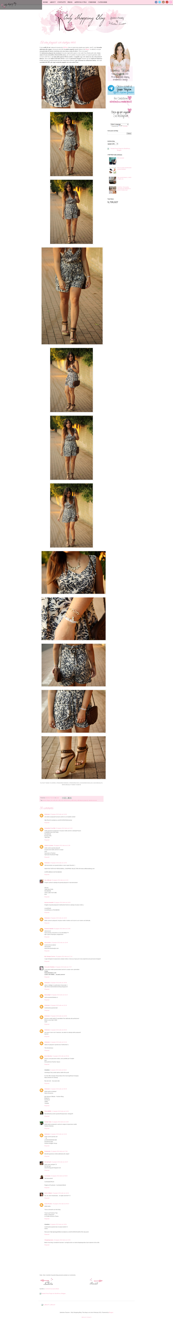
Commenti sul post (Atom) (52, 1289)
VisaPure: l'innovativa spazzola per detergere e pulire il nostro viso (124, 188)
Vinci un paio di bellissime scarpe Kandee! (124, 168)
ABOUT (53, 2)
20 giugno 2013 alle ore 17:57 (63, 967)
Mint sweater (120, 158)
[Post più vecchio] (95, 1282)
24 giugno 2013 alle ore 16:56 (58, 1224)
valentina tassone (92, 800)
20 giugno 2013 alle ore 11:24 (64, 828)
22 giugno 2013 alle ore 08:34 (59, 1176)
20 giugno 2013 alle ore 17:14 (64, 956)
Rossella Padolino (49, 967)
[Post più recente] (47, 1282)
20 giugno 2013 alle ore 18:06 (58, 982)
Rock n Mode (48, 1193)
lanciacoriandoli (48, 902)
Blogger (111, 1312)
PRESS (70, 2)
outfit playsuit (80, 800)
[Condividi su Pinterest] (71, 798)
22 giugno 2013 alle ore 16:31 (60, 1193)
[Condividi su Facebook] (69, 798)
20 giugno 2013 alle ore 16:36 (62, 928)
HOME (45, 2)
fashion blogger (46, 800)
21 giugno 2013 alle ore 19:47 (60, 1162)
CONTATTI (62, 2)
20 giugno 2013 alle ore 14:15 (60, 880)
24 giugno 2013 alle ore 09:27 (61, 1203)
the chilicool (47, 880)
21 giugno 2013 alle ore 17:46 (59, 1151)
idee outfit (58, 800)
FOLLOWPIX (48, 1111)
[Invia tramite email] (63, 798)
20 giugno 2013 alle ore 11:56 (62, 845)
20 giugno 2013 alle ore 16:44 (59, 942)
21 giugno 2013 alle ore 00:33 (58, 1030)
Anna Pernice (48, 1203)
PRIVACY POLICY (87, 1317)
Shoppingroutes (48, 1240)
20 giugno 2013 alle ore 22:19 (58, 1005)
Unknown (47, 814)
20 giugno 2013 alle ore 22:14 (59, 995)
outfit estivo (74, 800)
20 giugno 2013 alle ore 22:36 (58, 1016)
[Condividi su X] (67, 798)
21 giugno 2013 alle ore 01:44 (58, 1042)
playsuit (86, 800)
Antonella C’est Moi (49, 828)
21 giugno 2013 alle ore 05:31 (61, 1056)
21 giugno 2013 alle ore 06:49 (58, 1089)
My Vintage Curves (49, 956)
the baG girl (47, 1162)
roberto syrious (48, 845)
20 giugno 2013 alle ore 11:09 (58, 814)
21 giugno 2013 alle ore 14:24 (58, 1134)
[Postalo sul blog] (65, 798)
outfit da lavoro (66, 800)
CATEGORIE (102, 2)
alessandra (47, 942)
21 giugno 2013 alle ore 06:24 (58, 1070)
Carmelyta (47, 1176)
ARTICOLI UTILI (80, 2)
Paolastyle (47, 1151)
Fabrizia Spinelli (48, 928)
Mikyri (87, 49)
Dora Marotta (48, 1056)
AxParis (65, 47)
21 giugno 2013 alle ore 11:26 (60, 1111)
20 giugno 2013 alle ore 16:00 (62, 902)
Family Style (47, 1122)
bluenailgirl (47, 995)
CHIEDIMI (92, 2)
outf (62, 800)
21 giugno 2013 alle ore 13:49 (60, 1122)
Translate (125, 126)
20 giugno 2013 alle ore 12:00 (58, 863)
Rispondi (46, 822)
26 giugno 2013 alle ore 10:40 (62, 1240)
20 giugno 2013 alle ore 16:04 (58, 918)
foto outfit (53, 800)
